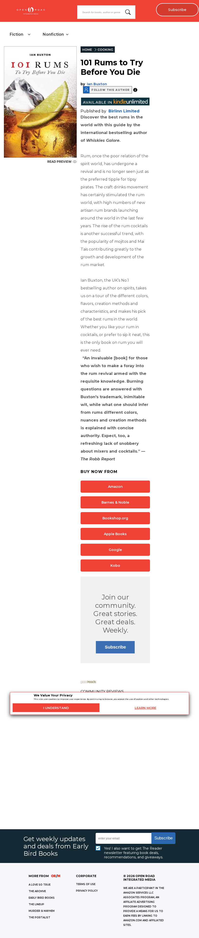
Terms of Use (85, 884)
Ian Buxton (97, 84)
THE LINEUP (36, 904)
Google (115, 550)
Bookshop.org (115, 518)
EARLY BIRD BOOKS (42, 897)
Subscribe (177, 10)
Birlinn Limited (124, 111)
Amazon (115, 486)
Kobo (115, 565)
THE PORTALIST (39, 917)
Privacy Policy (87, 890)
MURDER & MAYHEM (42, 911)
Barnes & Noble (115, 502)
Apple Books (115, 534)
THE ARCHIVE (37, 891)
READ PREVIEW (59, 161)
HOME (87, 49)
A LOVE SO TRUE (39, 884)
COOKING (105, 49)
